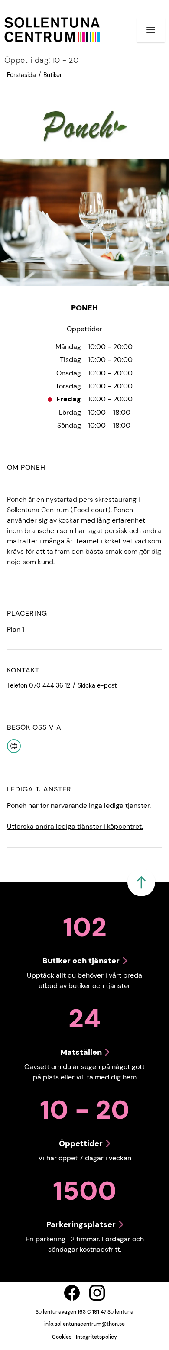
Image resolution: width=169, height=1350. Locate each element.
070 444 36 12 (49, 685)
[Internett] (14, 745)
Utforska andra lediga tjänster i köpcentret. (75, 826)
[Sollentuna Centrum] (52, 29)
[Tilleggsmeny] (151, 30)
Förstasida (21, 75)
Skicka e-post (97, 685)
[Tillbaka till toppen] (141, 882)
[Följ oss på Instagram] (97, 1292)
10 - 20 (41, 60)
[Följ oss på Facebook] (72, 1292)
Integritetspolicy (96, 1337)
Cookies (62, 1337)
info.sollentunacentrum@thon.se (84, 1324)
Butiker (52, 75)
